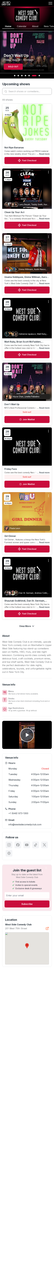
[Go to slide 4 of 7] (25, 75)
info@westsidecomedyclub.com (24, 824)
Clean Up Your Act (14, 212)
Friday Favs (10, 469)
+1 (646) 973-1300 (18, 813)
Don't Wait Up (11, 404)
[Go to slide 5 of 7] (29, 75)
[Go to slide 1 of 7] (14, 75)
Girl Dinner (10, 536)
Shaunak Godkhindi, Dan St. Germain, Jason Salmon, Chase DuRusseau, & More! (24, 600)
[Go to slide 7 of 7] (39, 75)
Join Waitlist (29, 419)
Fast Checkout (29, 160)
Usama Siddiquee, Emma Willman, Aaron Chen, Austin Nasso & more (26, 277)
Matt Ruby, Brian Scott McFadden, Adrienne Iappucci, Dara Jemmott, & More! (24, 341)
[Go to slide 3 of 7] (22, 75)
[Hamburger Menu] (50, 3)
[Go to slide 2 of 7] (18, 75)
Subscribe (27, 904)
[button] (27, 946)
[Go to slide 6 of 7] (34, 75)
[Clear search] (49, 91)
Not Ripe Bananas (14, 147)
